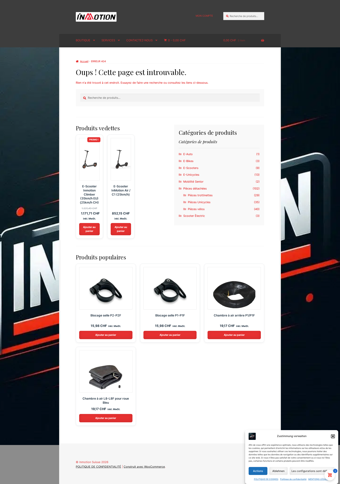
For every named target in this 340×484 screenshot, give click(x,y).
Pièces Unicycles (199, 202)
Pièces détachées (195, 188)
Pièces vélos (196, 209)
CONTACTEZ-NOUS (139, 40)
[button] (333, 436)
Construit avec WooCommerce (144, 466)
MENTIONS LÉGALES (319, 479)
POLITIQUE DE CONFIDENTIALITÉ (98, 466)
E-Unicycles (191, 174)
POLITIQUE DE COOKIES (266, 479)
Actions (258, 471)
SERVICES (108, 40)
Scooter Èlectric (194, 216)
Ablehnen (278, 471)
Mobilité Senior (193, 181)
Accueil (84, 61)
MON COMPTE (204, 15)
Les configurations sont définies (312, 471)
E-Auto (188, 154)
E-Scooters (190, 168)
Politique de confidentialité (293, 479)
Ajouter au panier (89, 229)
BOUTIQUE (83, 40)
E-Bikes (188, 161)
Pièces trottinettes (200, 195)
